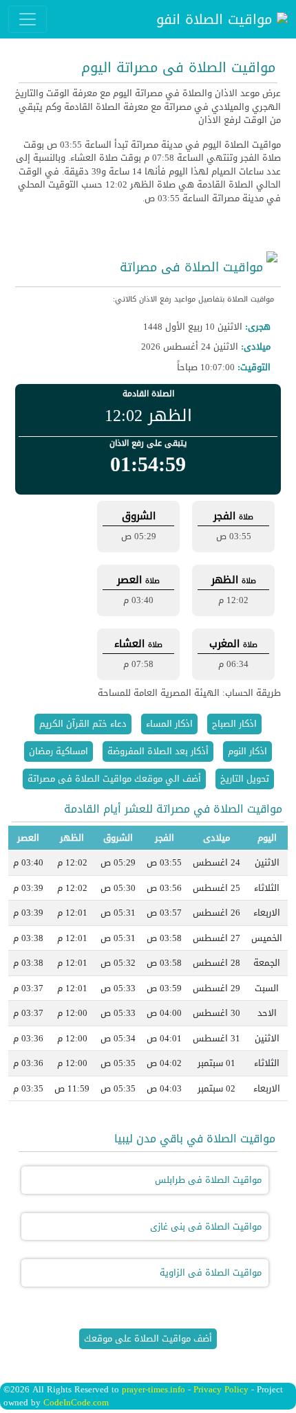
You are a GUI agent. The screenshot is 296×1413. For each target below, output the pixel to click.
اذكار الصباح (234, 723)
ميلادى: (256, 347)
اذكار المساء (169, 723)
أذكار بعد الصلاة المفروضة (158, 751)
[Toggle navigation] (27, 19)
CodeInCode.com (76, 1402)
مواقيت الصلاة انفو (216, 19)
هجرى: (258, 327)
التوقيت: (254, 367)
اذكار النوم (247, 751)
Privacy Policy (221, 1389)
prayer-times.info (153, 1389)
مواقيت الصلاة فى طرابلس (208, 1179)
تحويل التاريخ (244, 778)
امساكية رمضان (58, 751)
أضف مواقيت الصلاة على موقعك (148, 1338)
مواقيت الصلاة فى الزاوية (211, 1272)
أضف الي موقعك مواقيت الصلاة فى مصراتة (114, 778)
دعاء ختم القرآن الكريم (83, 723)
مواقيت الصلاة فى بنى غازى (206, 1226)
